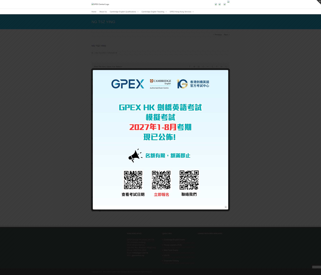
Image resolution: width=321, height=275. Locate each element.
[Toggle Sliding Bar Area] (318, 2)
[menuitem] (94, 11)
